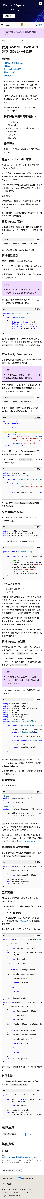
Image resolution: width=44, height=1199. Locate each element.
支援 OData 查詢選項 (26, 841)
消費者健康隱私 (16, 1192)
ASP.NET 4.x (20, 40)
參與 (31, 1189)
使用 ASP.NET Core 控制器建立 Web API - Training (20, 1157)
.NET (11, 40)
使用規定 (29, 1192)
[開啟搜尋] (36, 25)
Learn (4, 40)
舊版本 (15, 1189)
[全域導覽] (2, 25)
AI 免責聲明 (6, 1189)
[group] (22, 323)
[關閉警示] (40, 3)
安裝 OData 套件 (10, 72)
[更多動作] (40, 40)
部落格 (22, 1189)
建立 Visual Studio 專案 (12, 69)
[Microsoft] (22, 24)
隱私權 (4, 1192)
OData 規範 (25, 921)
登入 (40, 25)
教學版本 (7, 66)
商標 (3, 1196)
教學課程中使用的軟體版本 (13, 63)
